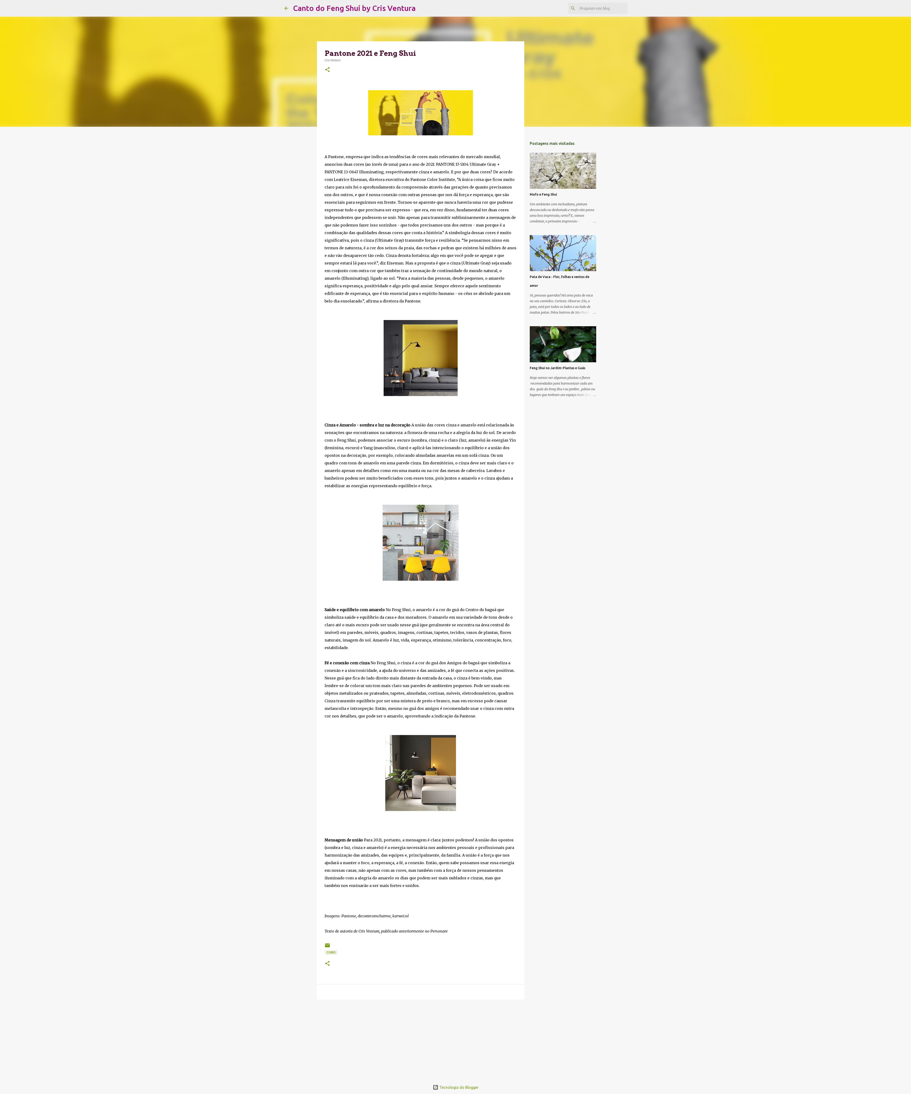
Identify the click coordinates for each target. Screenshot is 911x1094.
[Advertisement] (420, 1040)
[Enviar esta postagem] (327, 947)
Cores (331, 952)
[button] (327, 70)
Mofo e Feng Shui (543, 194)
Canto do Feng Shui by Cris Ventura (354, 8)
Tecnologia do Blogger (458, 1087)
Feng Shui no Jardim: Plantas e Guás (557, 368)
